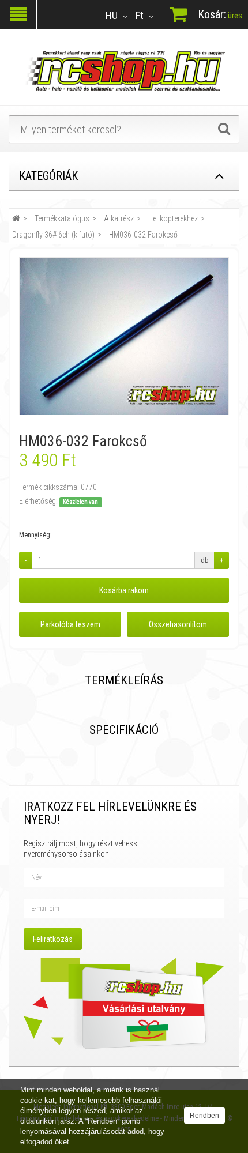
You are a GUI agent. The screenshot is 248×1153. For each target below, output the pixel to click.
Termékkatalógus (62, 218)
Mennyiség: (35, 535)
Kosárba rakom (124, 590)
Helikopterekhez (173, 218)
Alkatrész (119, 218)
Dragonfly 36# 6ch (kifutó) (53, 234)
